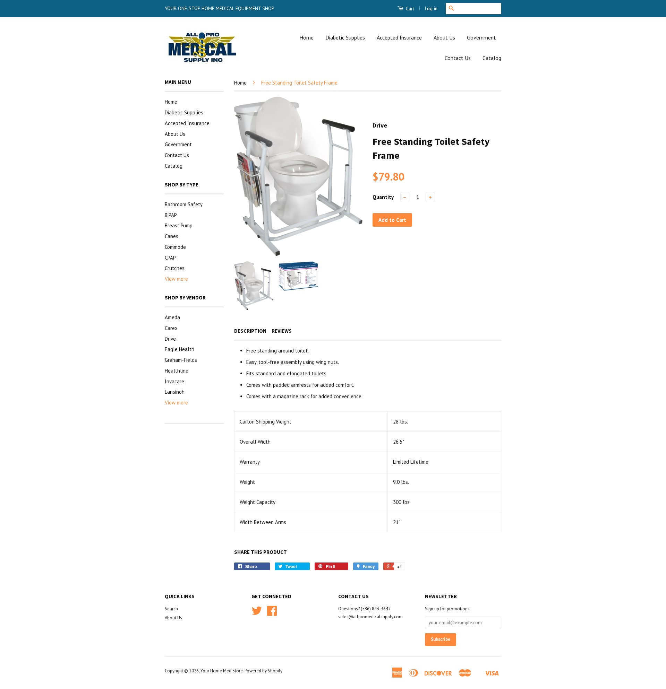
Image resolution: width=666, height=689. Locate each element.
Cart (409, 9)
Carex (171, 328)
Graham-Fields (181, 360)
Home (306, 37)
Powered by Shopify (263, 671)
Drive (170, 338)
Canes (171, 236)
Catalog (492, 57)
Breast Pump (179, 225)
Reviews (282, 331)
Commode (175, 247)
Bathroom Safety (184, 204)
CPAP (170, 257)
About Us (444, 37)
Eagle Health (179, 349)
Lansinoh (175, 392)
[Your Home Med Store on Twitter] (256, 613)
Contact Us (458, 57)
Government (481, 37)
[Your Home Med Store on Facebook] (272, 613)
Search (171, 609)
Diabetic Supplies (345, 37)
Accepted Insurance (399, 37)
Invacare (174, 381)
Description (250, 331)
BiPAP (171, 215)
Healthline (176, 370)
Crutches (175, 268)
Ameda (172, 317)
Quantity (383, 197)
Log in (431, 8)
